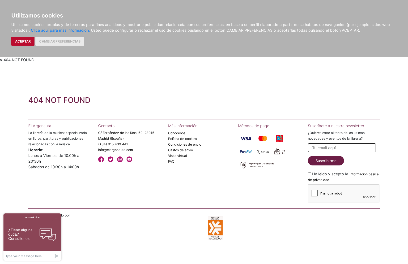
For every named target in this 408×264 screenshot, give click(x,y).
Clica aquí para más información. (60, 30)
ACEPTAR (23, 41)
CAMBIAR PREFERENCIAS (60, 41)
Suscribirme (325, 160)
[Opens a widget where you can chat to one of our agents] (32, 237)
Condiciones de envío (184, 144)
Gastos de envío (180, 150)
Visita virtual (177, 156)
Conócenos (176, 133)
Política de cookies (182, 139)
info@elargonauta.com (115, 150)
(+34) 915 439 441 (113, 144)
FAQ (171, 161)
